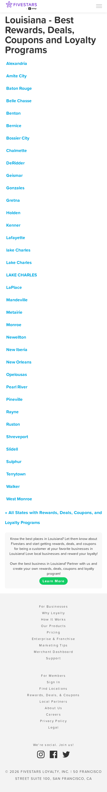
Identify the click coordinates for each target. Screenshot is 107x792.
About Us (53, 708)
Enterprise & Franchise (53, 638)
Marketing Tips (53, 645)
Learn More (53, 581)
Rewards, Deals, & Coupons (53, 695)
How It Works (53, 619)
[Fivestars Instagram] (41, 754)
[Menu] (99, 5)
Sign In (53, 682)
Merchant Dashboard (53, 651)
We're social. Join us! (53, 744)
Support (53, 658)
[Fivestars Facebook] (54, 754)
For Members (53, 675)
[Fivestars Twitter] (66, 754)
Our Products (53, 626)
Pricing (53, 632)
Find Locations (53, 688)
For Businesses (53, 606)
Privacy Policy (53, 721)
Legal (53, 727)
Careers (53, 714)
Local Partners (53, 701)
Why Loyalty (53, 613)
